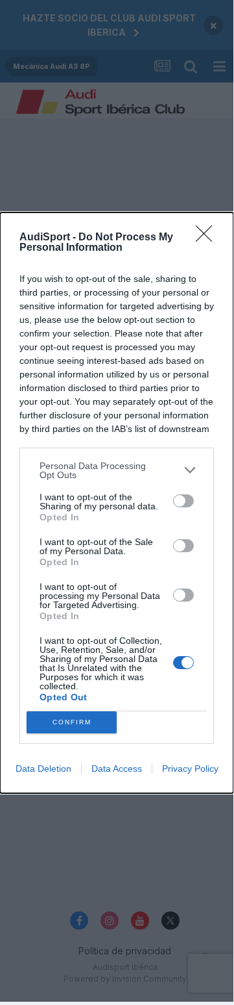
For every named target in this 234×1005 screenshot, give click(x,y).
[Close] (208, 237)
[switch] (183, 500)
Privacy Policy (190, 768)
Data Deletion (43, 768)
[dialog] (116, 502)
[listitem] (117, 470)
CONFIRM (72, 722)
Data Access (116, 768)
